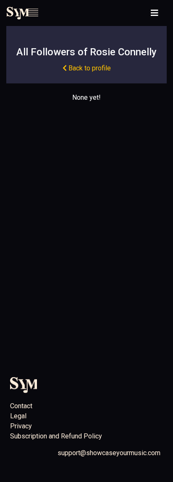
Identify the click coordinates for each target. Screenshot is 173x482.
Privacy (21, 426)
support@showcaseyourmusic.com (109, 453)
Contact (21, 406)
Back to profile (89, 68)
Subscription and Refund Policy (56, 436)
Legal (18, 416)
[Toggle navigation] (154, 13)
